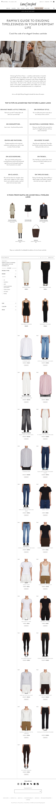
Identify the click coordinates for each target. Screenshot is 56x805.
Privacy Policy (20, 802)
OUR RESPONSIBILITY (28, 798)
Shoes (23, 8)
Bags (27, 8)
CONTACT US (13, 798)
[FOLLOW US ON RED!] (34, 784)
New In (8, 8)
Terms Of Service (14, 802)
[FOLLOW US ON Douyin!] (37, 784)
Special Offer (39, 8)
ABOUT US (20, 798)
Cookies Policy (26, 802)
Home (31, 8)
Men (18, 8)
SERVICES (37, 798)
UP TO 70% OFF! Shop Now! (28, 11)
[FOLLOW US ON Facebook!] (24, 784)
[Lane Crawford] (28, 6)
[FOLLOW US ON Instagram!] (18, 784)
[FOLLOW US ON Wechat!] (31, 784)
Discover (46, 8)
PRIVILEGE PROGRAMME (46, 798)
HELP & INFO (6, 798)
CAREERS (28, 799)
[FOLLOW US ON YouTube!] (27, 784)
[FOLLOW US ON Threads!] (21, 784)
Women (14, 8)
